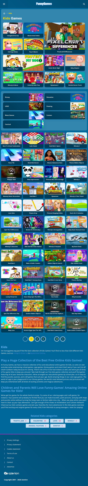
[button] (84, 4)
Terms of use (12, 453)
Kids (10, 13)
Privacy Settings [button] (13, 440)
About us (10, 458)
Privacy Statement (14, 444)
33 (45, 421)
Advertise (10, 467)
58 (60, 421)
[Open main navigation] (4, 4)
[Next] (62, 339)
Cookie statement (13, 449)
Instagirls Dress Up (20, 353)
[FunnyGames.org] (4, 13)
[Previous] (25, 339)
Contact (10, 462)
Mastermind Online (37, 353)
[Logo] (44, 4)
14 (57, 339)
